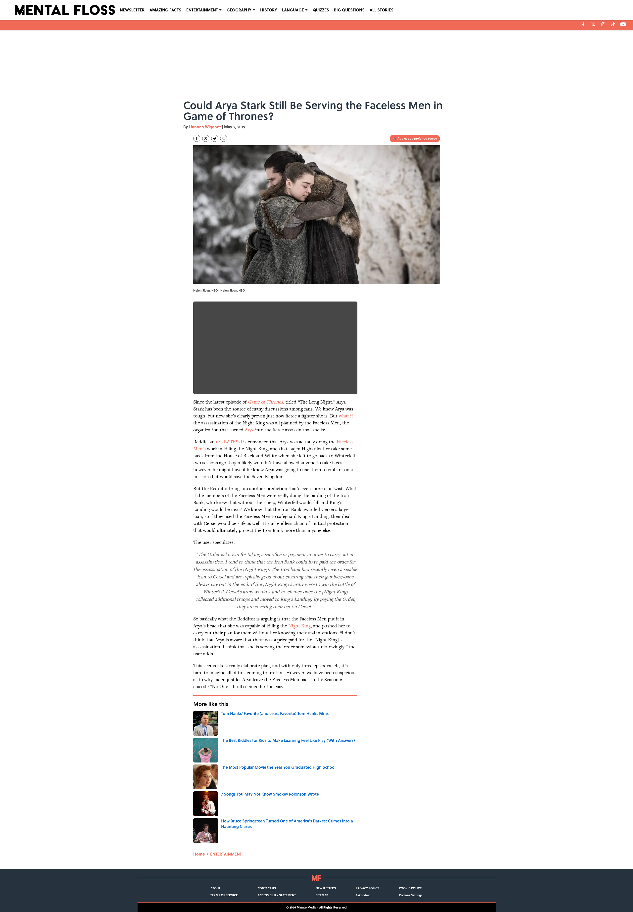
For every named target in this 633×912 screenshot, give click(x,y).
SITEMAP (322, 895)
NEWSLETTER (132, 10)
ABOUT (215, 888)
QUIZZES (321, 10)
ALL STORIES (381, 10)
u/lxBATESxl (229, 441)
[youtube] (623, 24)
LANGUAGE (293, 10)
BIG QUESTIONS (349, 10)
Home (199, 854)
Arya (249, 429)
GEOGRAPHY (239, 10)
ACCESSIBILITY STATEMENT (277, 895)
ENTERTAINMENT (202, 10)
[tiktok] (613, 24)
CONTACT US (267, 888)
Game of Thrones (265, 402)
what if (346, 415)
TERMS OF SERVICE (224, 895)
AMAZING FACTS (165, 10)
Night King (299, 625)
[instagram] (603, 24)
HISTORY (268, 10)
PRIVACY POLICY (367, 888)
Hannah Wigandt (205, 127)
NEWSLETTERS (326, 888)
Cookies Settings (411, 895)
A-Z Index (363, 895)
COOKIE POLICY (410, 888)
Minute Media (306, 907)
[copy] (223, 138)
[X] (593, 24)
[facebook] (583, 24)
